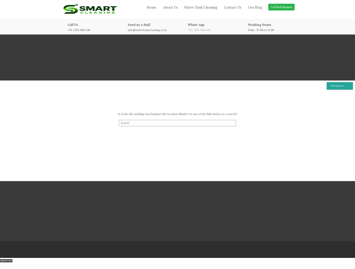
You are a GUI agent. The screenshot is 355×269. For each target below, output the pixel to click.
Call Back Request (281, 7)
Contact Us (232, 7)
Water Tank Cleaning (200, 7)
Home (151, 7)
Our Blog (255, 7)
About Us (170, 7)
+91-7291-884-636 (199, 30)
